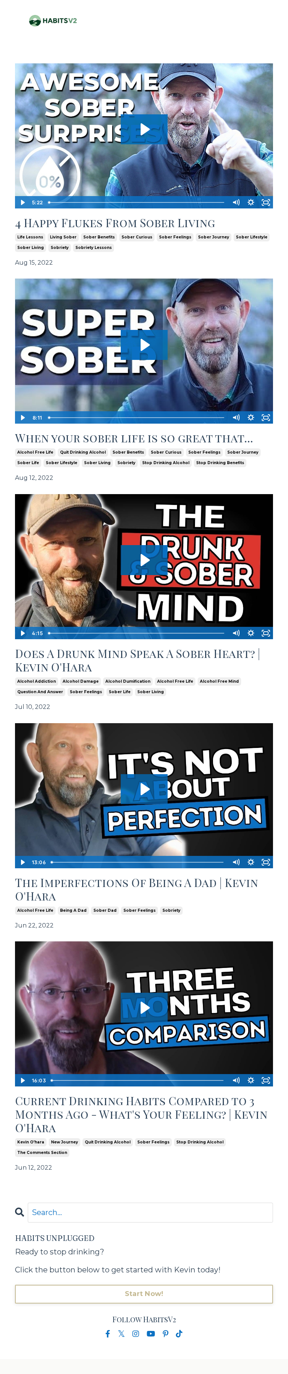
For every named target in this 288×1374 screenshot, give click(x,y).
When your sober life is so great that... (134, 438)
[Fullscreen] (265, 202)
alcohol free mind (219, 681)
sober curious (137, 237)
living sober (63, 237)
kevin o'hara (30, 1142)
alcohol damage (81, 681)
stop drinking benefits (220, 462)
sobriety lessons (93, 247)
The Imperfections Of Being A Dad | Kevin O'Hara (136, 889)
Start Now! (144, 1294)
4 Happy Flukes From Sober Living (115, 222)
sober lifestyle (251, 237)
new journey (64, 1142)
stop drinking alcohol (165, 462)
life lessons (30, 237)
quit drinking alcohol (83, 452)
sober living (30, 247)
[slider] (137, 202)
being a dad (73, 910)
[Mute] (235, 202)
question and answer (40, 691)
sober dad (105, 910)
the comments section (42, 1152)
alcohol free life (35, 452)
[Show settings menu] (250, 202)
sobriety (60, 247)
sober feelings (175, 237)
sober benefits (99, 237)
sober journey (213, 237)
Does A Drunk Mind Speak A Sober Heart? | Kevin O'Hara (137, 660)
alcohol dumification (127, 681)
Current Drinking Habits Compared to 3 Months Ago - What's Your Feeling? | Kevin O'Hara (141, 1114)
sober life (28, 462)
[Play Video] (22, 202)
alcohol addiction (36, 681)
